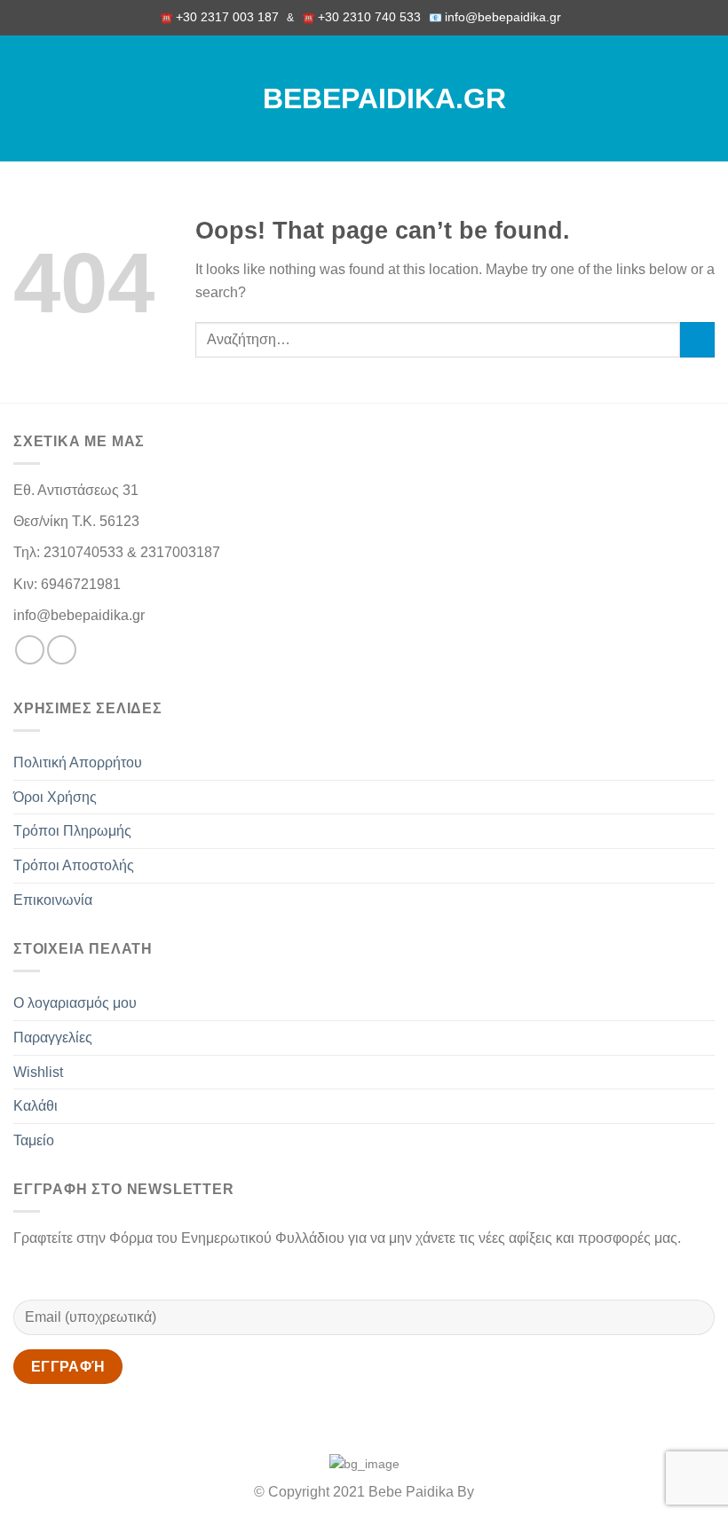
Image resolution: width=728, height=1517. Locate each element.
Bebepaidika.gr (364, 98)
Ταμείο (33, 1140)
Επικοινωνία (52, 900)
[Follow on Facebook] (29, 649)
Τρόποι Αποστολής (73, 865)
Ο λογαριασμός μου (75, 1002)
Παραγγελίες (52, 1037)
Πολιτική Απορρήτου (77, 762)
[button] (24, 98)
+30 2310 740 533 (369, 17)
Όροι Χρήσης (55, 797)
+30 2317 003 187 (227, 17)
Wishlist (38, 1072)
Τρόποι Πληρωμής (72, 830)
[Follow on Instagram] (61, 649)
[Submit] (697, 339)
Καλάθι (35, 1105)
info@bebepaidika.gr (506, 17)
